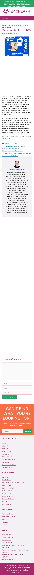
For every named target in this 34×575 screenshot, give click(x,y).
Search (4, 443)
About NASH (6, 477)
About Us (5, 446)
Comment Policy (7, 559)
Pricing (4, 501)
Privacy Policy (6, 534)
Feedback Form (7, 457)
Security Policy (7, 542)
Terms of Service (7, 537)
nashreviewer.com (21, 6)
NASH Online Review (9, 488)
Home (4, 25)
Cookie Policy (6, 540)
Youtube (5, 522)
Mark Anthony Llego (17, 169)
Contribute (5, 462)
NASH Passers (7, 491)
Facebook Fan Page (8, 516)
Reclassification (7, 504)
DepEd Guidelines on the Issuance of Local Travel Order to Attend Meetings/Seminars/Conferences (15, 148)
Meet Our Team (7, 451)
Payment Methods (8, 499)
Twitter (4, 525)
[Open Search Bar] (30, 18)
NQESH (4, 519)
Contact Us (5, 454)
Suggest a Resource (8, 459)
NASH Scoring (6, 493)
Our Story (5, 448)
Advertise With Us (8, 467)
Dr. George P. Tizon (8, 137)
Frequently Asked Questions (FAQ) (13, 482)
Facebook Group (7, 514)
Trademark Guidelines (9, 465)
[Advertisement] (17, 76)
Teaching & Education (14, 25)
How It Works (6, 485)
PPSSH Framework (8, 496)
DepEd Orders (6, 480)
